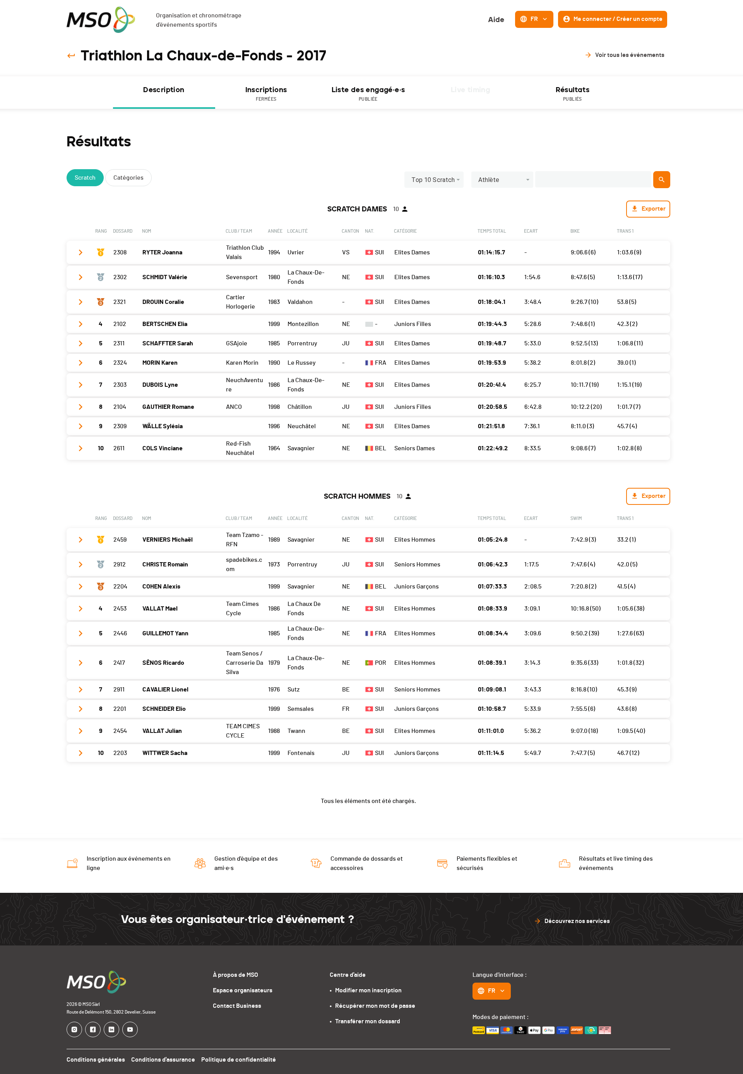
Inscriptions (266, 93)
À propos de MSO (235, 975)
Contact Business (237, 1006)
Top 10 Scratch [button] (433, 180)
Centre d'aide (348, 975)
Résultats (573, 93)
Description (163, 90)
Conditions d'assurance (163, 1060)
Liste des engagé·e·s (368, 93)
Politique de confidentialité (238, 1060)
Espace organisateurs (242, 990)
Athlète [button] (489, 180)
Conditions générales (96, 1060)
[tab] (164, 92)
